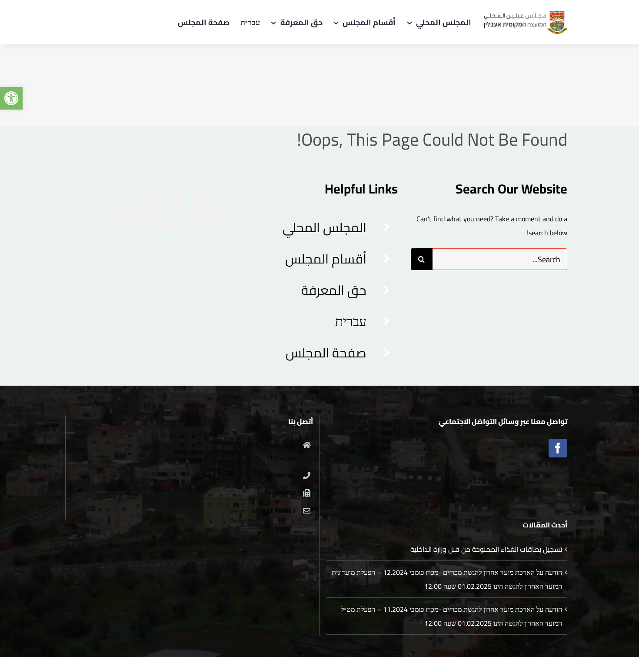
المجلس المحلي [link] (324, 227)
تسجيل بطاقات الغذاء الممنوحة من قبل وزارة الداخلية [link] (486, 549)
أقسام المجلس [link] (325, 259)
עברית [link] (350, 321)
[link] (11, 98)
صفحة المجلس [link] (326, 352)
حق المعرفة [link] (333, 290)
